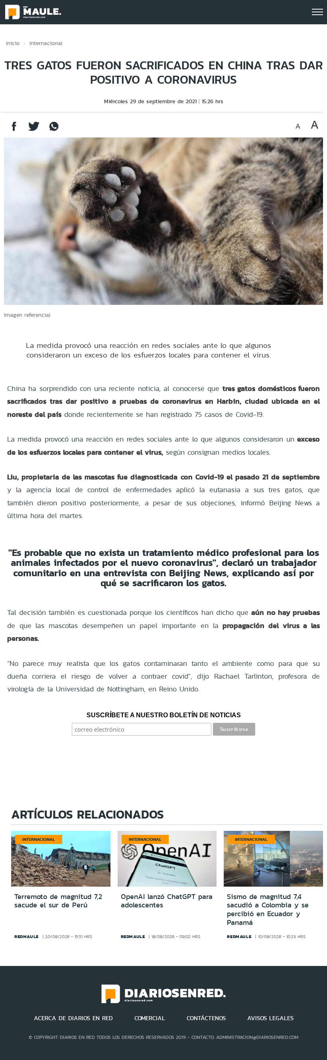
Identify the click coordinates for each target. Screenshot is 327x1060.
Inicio (13, 43)
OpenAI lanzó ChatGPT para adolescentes (167, 901)
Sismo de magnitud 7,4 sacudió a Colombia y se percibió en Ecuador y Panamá (268, 909)
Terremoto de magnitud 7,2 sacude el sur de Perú (58, 901)
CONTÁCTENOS (206, 1018)
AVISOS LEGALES (270, 1018)
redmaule (26, 936)
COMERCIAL (149, 1018)
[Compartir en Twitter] (34, 130)
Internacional (46, 43)
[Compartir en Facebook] (14, 130)
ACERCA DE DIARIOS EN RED (73, 1018)
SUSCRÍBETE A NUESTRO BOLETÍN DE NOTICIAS (164, 715)
